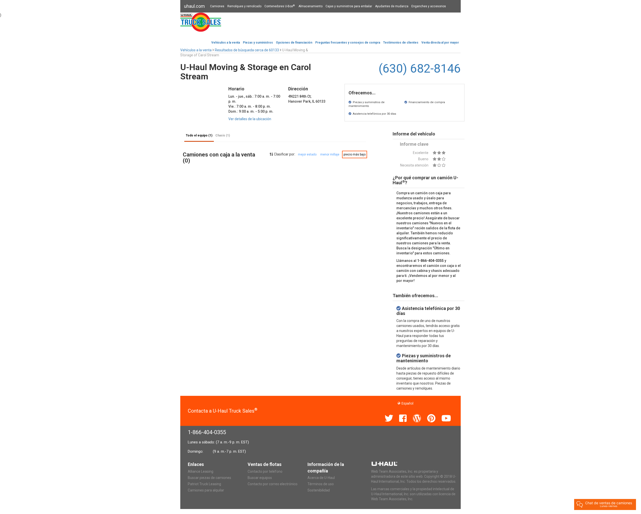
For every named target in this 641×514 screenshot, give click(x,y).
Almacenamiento (310, 6)
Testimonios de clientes (400, 42)
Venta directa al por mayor (440, 42)
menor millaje (329, 154)
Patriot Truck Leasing (204, 484)
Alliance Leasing (200, 471)
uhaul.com (194, 6)
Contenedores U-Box (279, 6)
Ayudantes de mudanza (391, 6)
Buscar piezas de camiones (209, 478)
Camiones (217, 6)
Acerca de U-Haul (321, 478)
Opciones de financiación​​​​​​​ (294, 42)
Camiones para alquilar (206, 490)
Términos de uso (320, 484)
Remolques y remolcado (244, 6)
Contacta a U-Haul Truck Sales (222, 411)
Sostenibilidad (318, 490)
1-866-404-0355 (207, 432)
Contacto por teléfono (265, 471)
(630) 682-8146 (420, 68)
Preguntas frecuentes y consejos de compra (347, 42)
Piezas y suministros (258, 42)
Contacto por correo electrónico (272, 484)
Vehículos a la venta (225, 42)
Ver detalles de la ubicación (249, 119)
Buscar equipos (260, 478)
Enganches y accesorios (428, 6)
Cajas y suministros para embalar (349, 6)
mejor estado (307, 154)
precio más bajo (355, 154)
